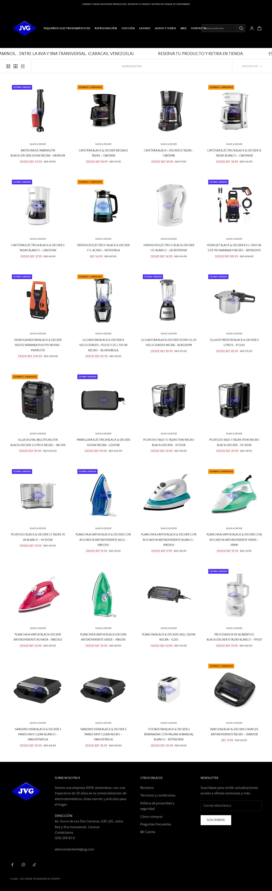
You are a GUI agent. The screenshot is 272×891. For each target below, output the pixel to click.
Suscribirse (216, 820)
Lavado (144, 28)
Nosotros (147, 788)
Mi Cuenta (147, 832)
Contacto (198, 28)
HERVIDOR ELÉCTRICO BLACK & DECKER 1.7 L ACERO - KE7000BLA (103, 248)
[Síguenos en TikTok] (34, 865)
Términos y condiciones (157, 795)
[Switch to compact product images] (23, 66)
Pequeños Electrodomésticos (67, 28)
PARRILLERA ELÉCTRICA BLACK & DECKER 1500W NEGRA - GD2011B (103, 442)
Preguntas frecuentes (155, 824)
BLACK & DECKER (38, 144)
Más (184, 28)
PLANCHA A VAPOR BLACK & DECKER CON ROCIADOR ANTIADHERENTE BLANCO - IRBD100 (168, 540)
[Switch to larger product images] (8, 66)
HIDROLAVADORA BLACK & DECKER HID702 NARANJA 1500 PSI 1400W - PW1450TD (38, 345)
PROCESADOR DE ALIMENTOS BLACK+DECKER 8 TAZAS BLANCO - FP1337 (234, 637)
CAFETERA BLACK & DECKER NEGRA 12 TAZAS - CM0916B (103, 153)
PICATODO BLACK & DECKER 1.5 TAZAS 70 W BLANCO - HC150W (38, 537)
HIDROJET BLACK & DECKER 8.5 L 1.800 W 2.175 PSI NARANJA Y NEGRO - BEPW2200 (234, 248)
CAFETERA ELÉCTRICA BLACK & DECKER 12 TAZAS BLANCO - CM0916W (234, 153)
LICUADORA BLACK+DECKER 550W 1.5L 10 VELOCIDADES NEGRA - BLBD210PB (168, 342)
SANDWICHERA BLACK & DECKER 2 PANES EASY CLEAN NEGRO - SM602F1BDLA (103, 734)
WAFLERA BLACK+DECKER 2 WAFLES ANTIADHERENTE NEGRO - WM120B (234, 732)
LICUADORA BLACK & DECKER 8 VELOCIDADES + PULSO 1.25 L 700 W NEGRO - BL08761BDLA (103, 345)
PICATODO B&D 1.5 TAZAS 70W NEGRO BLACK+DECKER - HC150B (168, 442)
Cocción (128, 28)
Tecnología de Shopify (46, 879)
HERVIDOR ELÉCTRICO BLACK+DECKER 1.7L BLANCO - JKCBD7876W (168, 248)
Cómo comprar (151, 817)
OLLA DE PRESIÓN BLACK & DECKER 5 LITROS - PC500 (234, 342)
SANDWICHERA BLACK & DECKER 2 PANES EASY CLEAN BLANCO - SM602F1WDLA (38, 734)
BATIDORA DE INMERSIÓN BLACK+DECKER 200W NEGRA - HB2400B (38, 153)
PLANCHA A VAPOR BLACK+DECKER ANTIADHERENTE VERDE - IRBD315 (103, 637)
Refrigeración (106, 28)
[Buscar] (241, 28)
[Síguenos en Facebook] (12, 865)
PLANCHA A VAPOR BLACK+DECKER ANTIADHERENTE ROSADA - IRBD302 (38, 637)
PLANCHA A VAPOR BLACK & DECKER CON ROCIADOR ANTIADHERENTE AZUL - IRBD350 (103, 540)
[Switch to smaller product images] (15, 66)
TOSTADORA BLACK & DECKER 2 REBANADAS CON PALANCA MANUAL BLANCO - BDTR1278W (169, 734)
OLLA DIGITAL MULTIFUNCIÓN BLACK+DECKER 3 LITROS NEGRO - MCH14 (37, 442)
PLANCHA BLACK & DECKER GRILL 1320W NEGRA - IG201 (169, 637)
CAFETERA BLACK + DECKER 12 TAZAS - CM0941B (169, 153)
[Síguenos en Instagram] (23, 865)
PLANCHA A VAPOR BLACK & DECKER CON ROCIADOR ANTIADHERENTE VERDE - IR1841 (234, 540)
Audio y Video (165, 28)
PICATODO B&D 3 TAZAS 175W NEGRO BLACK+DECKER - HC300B (234, 442)
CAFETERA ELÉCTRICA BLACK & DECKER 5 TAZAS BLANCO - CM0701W (38, 248)
